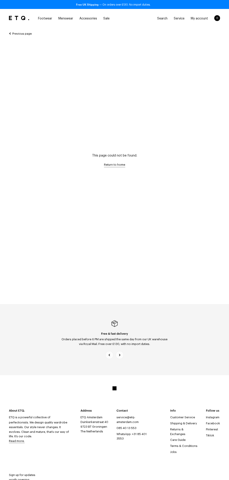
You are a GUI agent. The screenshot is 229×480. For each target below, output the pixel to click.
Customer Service (182, 417)
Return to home (114, 164)
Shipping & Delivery (183, 423)
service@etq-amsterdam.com (128, 419)
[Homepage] (19, 18)
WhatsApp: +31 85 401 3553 (132, 436)
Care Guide (178, 439)
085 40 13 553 (126, 428)
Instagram (212, 417)
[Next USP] (120, 355)
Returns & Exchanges (177, 432)
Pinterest (212, 429)
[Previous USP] (109, 355)
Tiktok (210, 435)
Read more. (17, 441)
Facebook (213, 423)
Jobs (173, 451)
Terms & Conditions (183, 445)
